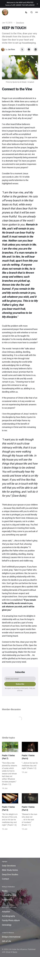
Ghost (8, 952)
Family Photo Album (11, 920)
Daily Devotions (9, 865)
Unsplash (31, 82)
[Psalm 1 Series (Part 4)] (30, 812)
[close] (37, 4)
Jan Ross (11, 49)
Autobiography (8, 916)
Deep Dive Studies (10, 874)
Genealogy (6, 925)
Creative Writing (9, 895)
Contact (5, 879)
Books (4, 891)
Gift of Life (6, 941)
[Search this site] (31, 12)
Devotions (20, 23)
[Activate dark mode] (26, 12)
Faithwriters (7, 899)
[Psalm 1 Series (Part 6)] (30, 766)
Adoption (6, 911)
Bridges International (11, 937)
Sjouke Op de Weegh (19, 82)
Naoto (14, 952)
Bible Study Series (10, 870)
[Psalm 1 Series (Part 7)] (10, 766)
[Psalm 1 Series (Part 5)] (10, 812)
